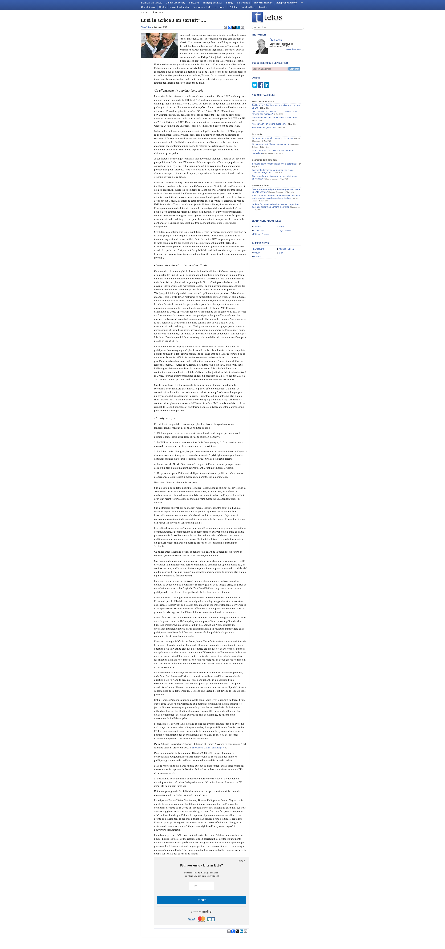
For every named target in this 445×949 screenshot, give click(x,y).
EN (295, 2)
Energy (229, 2)
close (241, 861)
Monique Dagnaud (275, 192)
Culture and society (175, 2)
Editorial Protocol (261, 234)
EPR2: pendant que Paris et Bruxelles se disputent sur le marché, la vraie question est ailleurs (276, 197)
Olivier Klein (267, 153)
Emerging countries (212, 2)
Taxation (263, 7)
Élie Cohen (146, 27)
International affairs (179, 7)
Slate (281, 253)
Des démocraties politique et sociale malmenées (275, 117)
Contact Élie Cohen (293, 50)
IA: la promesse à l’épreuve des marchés (271, 144)
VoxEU (256, 253)
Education (194, 2)
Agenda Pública (286, 249)
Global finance (148, 7)
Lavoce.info (258, 249)
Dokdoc (257, 256)
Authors (257, 226)
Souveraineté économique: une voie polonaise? (274, 164)
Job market (220, 7)
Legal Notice (285, 230)
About (281, 226)
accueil (145, 12)
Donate (201, 900)
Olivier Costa (295, 207)
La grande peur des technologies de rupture (273, 138)
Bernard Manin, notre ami (264, 127)
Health (162, 7)
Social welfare (248, 7)
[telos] (278, 17)
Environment (243, 2)
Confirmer (294, 69)
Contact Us (258, 230)
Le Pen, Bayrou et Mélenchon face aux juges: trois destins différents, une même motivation (275, 205)
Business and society (151, 2)
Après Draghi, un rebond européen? (269, 124)
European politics (285, 2)
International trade (202, 7)
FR (302, 2)
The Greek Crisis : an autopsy (208, 747)
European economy (263, 2)
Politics (233, 7)
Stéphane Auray (271, 179)
